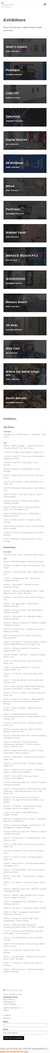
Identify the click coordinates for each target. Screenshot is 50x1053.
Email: (6, 1029)
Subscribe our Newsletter (13, 1038)
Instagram (7, 1015)
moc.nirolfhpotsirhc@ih (12, 1008)
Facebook (7, 1018)
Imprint (6, 1010)
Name (5, 1022)
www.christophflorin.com (14, 1051)
